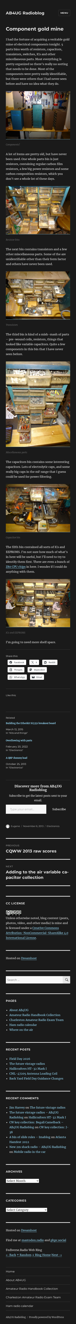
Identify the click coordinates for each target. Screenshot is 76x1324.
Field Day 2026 (19, 1059)
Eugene (15, 826)
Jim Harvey (17, 1107)
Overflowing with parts (19, 740)
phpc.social (58, 1240)
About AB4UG (18, 1010)
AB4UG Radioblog (25, 13)
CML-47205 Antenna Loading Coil (33, 1073)
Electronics (53, 826)
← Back (11, 1255)
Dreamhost (29, 958)
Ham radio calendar (23, 1025)
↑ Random (24, 1255)
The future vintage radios (27, 1063)
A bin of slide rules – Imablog (29, 1137)
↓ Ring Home (41, 1255)
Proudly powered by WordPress (46, 1317)
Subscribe (59, 809)
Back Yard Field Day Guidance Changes (36, 1078)
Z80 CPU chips (16, 566)
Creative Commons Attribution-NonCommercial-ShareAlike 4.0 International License (37, 933)
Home (10, 1271)
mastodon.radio (33, 1240)
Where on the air (21, 1030)
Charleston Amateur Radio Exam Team (36, 1020)
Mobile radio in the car (29, 1152)
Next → (56, 1255)
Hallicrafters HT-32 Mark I (28, 1068)
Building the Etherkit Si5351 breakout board (31, 723)
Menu (64, 12)
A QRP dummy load (16, 757)
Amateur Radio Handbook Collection (34, 1015)
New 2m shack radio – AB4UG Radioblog (37, 1147)
